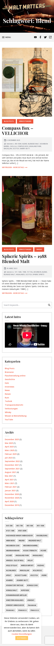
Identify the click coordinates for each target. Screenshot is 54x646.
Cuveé (9, 555)
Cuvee (44, 550)
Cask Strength (30, 550)
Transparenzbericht (14, 405)
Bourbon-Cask (13, 545)
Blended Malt (33, 144)
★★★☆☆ (10, 272)
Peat (9, 575)
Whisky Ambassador (15, 605)
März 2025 (9, 450)
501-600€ (22, 531)
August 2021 (10, 472)
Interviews (9, 386)
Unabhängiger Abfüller (17, 595)
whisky (31, 600)
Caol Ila (13, 146)
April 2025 (9, 446)
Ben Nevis (11, 540)
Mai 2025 (9, 443)
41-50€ (10, 526)
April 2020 (9, 501)
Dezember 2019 (12, 505)
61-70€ (20, 526)
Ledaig (41, 565)
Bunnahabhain (13, 550)
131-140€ (18, 272)
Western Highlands (15, 600)
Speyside (25, 590)
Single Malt (12, 590)
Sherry (10, 580)
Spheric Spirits (38, 274)
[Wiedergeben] (8, 345)
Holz (7, 383)
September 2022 (12, 461)
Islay (31, 560)
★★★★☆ (10, 144)
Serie (45, 575)
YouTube (9, 419)
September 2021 (12, 468)
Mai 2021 (9, 476)
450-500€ (18, 144)
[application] (27, 335)
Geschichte (10, 379)
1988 (24, 272)
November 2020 (12, 497)
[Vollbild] (47, 345)
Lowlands (11, 570)
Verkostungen (25, 121)
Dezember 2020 (12, 494)
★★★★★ (32, 605)
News (7, 390)
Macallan (8, 148)
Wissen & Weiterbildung (15, 416)
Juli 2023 (8, 457)
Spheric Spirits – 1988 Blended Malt (24, 258)
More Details (18, 167)
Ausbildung (42, 535)
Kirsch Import (28, 565)
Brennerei (9, 372)
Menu (8, 37)
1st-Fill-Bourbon (34, 272)
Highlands (20, 274)
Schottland (21, 575)
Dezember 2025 (12, 439)
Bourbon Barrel (31, 545)
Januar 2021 (10, 490)
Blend (24, 144)
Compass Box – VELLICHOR (17, 130)
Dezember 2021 (12, 465)
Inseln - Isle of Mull (15, 560)
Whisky (39, 249)
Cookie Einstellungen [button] (22, 634)
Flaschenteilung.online (15, 375)
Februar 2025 (11, 454)
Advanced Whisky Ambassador (20, 535)
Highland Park (35, 146)
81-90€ (30, 526)
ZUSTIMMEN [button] (21, 638)
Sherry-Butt (25, 148)
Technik (8, 401)
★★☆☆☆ (35, 610)
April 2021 (9, 479)
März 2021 (9, 483)
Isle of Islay (12, 565)
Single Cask (33, 585)
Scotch (16, 148)
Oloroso (38, 570)
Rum (7, 397)
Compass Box (22, 146)
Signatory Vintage (15, 585)
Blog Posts (9, 121)
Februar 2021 (11, 487)
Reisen (8, 394)
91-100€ (41, 526)
